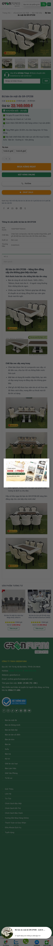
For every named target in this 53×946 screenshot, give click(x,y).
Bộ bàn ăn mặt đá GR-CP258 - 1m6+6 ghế (30, 930)
